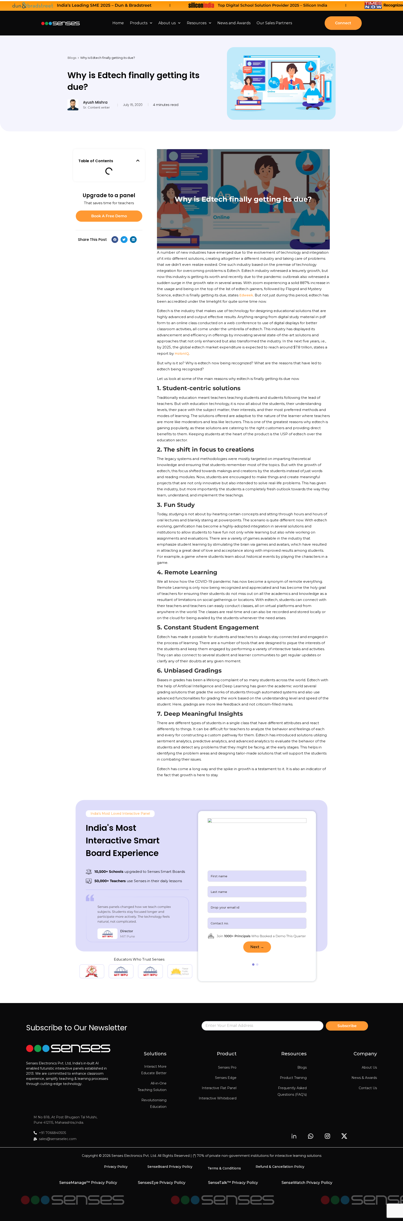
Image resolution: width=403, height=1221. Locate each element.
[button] (138, 160)
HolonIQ (182, 353)
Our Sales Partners (274, 23)
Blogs (71, 58)
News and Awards (233, 23)
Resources (196, 23)
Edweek (246, 295)
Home (118, 23)
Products (138, 23)
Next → (257, 947)
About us (167, 23)
